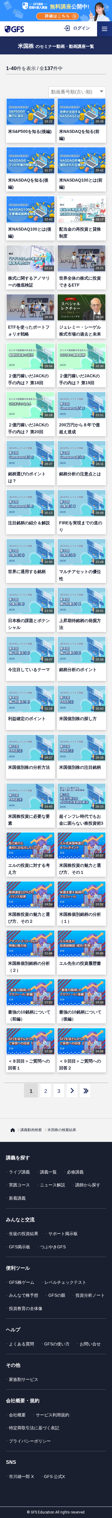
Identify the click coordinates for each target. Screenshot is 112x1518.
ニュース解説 (52, 1184)
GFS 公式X (54, 1476)
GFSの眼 (56, 1295)
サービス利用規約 (52, 1414)
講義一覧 (48, 1172)
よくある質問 (21, 1344)
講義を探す (18, 1157)
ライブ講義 (19, 1172)
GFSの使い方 (57, 1344)
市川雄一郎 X (21, 1476)
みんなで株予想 (23, 1295)
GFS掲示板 (19, 1246)
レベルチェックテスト (65, 1282)
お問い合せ (90, 1344)
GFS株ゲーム (21, 1282)
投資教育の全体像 (25, 1308)
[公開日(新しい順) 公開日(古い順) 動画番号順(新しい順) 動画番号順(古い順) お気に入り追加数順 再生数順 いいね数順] (77, 92)
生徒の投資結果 (23, 1233)
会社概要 (17, 1414)
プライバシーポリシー (30, 1441)
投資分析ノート (90, 1295)
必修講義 (75, 1172)
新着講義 (17, 1198)
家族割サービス (23, 1379)
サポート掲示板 (63, 1233)
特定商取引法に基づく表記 (34, 1427)
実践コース (19, 1184)
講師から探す (87, 1184)
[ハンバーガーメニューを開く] (104, 28)
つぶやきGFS (53, 1246)
